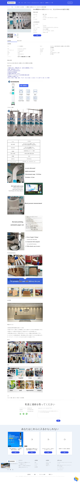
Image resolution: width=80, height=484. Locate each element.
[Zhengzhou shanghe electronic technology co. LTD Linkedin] (12, 469)
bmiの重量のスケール (22, 464)
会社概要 (36, 467)
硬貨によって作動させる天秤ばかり (25, 465)
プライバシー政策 (42, 474)
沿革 (35, 462)
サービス (36, 463)
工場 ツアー (42, 2)
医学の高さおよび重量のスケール (24, 462)
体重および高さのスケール (23, 467)
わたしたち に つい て (35, 2)
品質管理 (46, 2)
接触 (37, 35)
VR (49, 2)
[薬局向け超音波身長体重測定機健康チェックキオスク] (64, 439)
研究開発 (47, 463)
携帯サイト (51, 474)
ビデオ (25, 2)
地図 (35, 474)
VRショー (29, 2)
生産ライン (48, 465)
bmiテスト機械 (10, 397)
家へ (19, 2)
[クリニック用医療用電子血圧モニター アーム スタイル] (31, 439)
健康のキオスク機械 (16, 397)
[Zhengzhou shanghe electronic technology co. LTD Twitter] (10, 469)
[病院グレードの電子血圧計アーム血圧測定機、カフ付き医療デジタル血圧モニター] (15, 439)
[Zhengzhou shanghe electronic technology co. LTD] (21, 414)
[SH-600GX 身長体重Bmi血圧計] (48, 439)
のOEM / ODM (48, 462)
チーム (36, 465)
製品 (22, 2)
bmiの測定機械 (21, 397)
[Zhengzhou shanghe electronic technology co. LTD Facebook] (8, 469)
